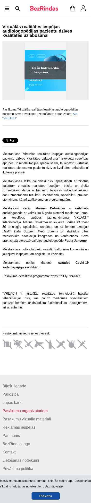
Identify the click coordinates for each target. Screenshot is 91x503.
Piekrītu (45, 496)
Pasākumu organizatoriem (25, 411)
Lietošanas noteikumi (20, 460)
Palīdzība (10, 394)
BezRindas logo (16, 444)
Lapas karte (12, 403)
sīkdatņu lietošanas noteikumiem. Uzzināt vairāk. (32, 486)
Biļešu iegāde (14, 386)
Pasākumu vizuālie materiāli (26, 419)
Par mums (11, 436)
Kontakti (9, 452)
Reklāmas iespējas (18, 427)
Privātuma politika (17, 469)
